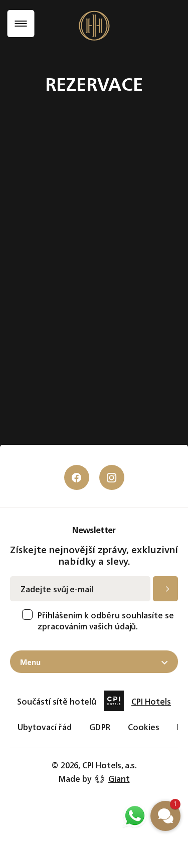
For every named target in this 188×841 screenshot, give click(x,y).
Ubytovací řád (45, 726)
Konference (73, 360)
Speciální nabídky (80, 376)
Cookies (144, 726)
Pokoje (67, 327)
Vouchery (67, 446)
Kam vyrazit (70, 458)
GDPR (99, 726)
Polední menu (112, 458)
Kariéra (106, 446)
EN (95, 510)
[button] (165, 816)
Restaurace (72, 344)
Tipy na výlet (71, 435)
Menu (30, 661)
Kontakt (69, 392)
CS (62, 510)
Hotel (65, 311)
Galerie (106, 435)
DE (129, 510)
